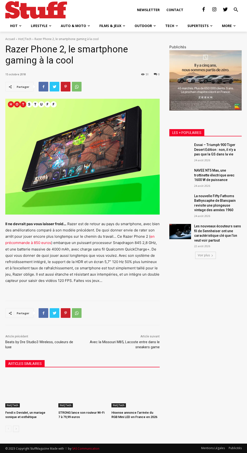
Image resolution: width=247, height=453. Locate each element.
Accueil (10, 39)
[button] (236, 10)
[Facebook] (203, 9)
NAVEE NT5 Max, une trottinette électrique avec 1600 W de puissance (214, 175)
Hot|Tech (24, 39)
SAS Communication (85, 448)
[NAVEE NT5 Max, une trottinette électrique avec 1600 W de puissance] (180, 175)
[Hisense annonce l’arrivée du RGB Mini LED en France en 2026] (135, 390)
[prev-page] (8, 429)
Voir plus (204, 255)
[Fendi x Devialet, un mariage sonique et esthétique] (29, 390)
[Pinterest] (65, 86)
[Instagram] (214, 9)
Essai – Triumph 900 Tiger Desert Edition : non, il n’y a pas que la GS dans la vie (215, 149)
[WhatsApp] (77, 86)
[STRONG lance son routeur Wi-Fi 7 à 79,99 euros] (82, 390)
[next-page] (16, 429)
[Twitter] (225, 9)
